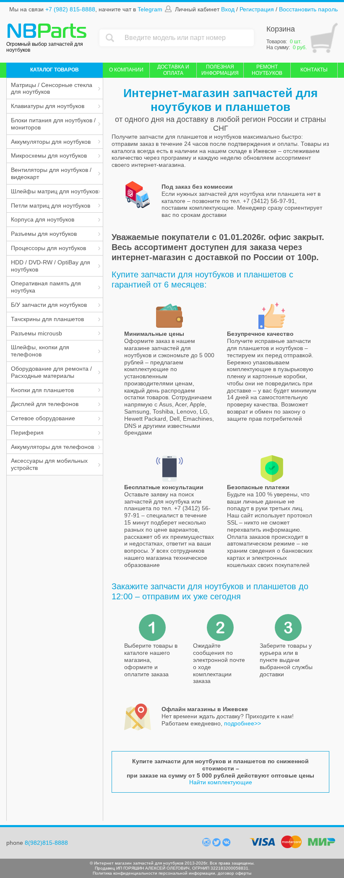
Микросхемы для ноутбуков (49, 155)
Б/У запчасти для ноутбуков (49, 304)
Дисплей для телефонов (44, 404)
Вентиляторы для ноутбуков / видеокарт (51, 173)
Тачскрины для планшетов (47, 319)
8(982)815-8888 (46, 842)
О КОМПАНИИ (126, 70)
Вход (228, 9)
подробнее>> (242, 723)
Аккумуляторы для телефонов (52, 446)
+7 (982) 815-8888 (70, 9)
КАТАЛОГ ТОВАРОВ (54, 70)
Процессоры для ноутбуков (48, 248)
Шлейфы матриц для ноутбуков (54, 191)
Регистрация (257, 9)
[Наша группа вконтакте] (226, 844)
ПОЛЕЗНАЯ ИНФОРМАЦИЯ (220, 70)
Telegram (150, 9)
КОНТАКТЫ (314, 70)
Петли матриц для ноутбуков (50, 205)
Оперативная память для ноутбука (46, 287)
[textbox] (187, 37)
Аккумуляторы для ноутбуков (51, 141)
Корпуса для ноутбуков (42, 219)
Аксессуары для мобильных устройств (49, 464)
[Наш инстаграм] (207, 844)
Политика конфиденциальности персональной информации (154, 873)
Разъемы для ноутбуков (44, 233)
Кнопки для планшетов (42, 390)
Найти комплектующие (220, 782)
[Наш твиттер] (217, 844)
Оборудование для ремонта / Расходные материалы (51, 372)
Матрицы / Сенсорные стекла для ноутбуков (51, 88)
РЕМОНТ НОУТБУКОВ (267, 70)
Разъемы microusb (36, 333)
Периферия (27, 432)
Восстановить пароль (308, 9)
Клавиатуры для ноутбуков (47, 106)
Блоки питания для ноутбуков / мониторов (53, 124)
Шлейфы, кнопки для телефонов (40, 351)
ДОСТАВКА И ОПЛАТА (173, 70)
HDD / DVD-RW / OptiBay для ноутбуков (50, 266)
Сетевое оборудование (43, 418)
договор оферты (234, 873)
